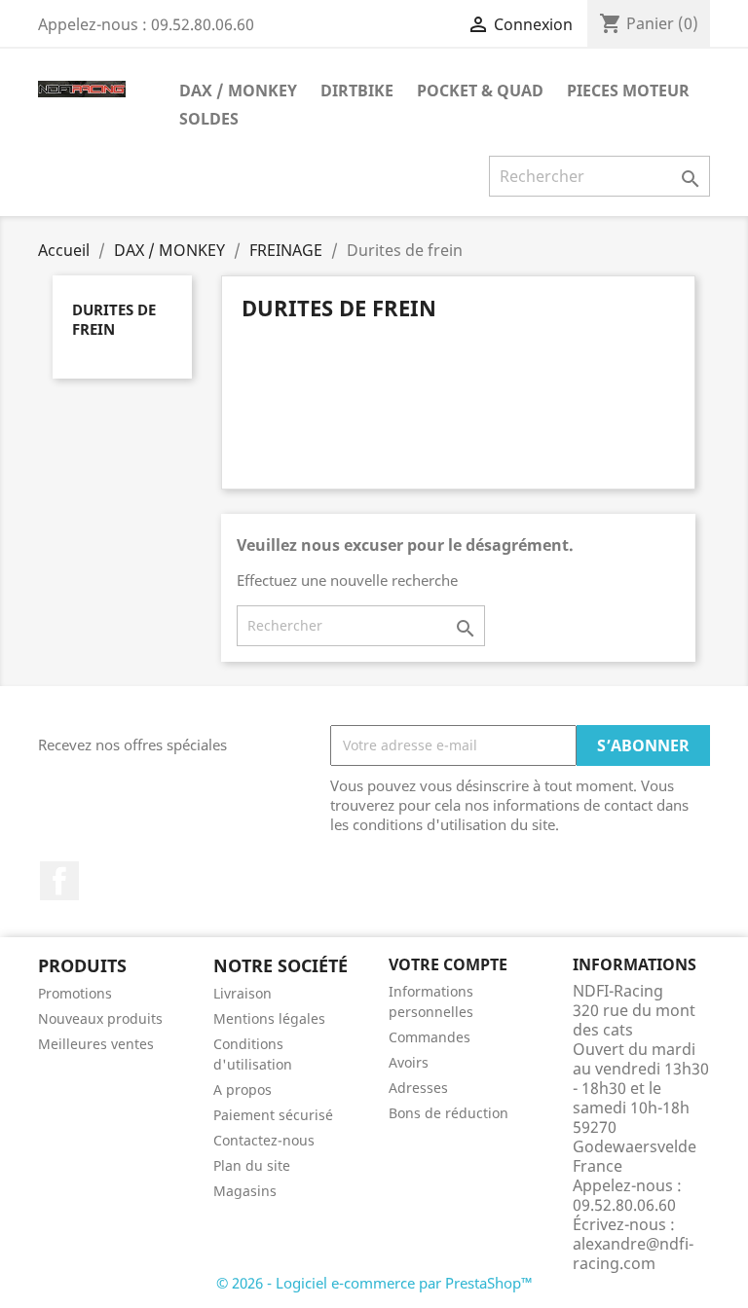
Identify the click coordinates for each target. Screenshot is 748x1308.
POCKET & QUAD (480, 90)
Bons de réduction (448, 1113)
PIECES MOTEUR (628, 90)
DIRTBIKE (356, 90)
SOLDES (209, 118)
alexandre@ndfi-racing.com (633, 1253)
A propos (242, 1089)
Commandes (429, 1037)
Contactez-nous (264, 1140)
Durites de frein (114, 319)
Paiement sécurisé (273, 1115)
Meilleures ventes (96, 1044)
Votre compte (448, 964)
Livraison (242, 993)
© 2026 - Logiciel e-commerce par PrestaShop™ (374, 1282)
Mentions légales (269, 1018)
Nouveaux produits (100, 1018)
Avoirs (409, 1062)
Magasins (245, 1190)
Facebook (59, 880)
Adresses (418, 1087)
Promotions (75, 993)
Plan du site (251, 1165)
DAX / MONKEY (238, 90)
